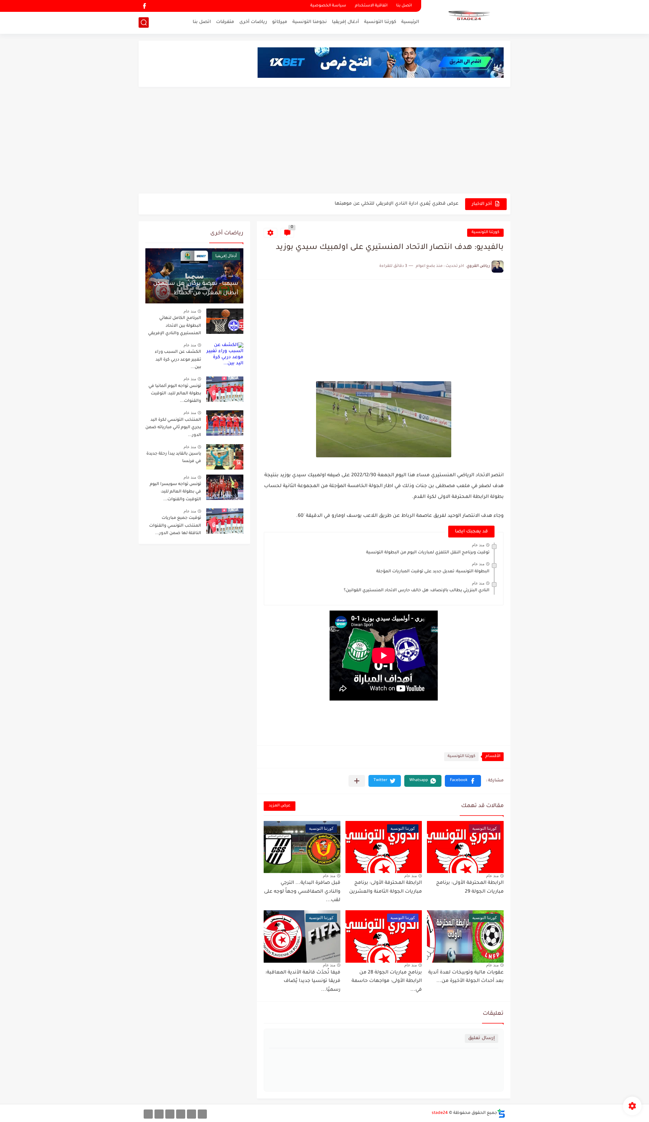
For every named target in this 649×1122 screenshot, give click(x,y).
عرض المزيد (279, 806)
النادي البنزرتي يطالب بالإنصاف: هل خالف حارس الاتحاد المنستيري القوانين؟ (416, 590)
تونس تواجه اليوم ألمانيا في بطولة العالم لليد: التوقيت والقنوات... (174, 394)
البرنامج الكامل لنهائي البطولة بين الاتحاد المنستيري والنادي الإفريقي (174, 326)
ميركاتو (279, 22)
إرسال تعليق (481, 1038)
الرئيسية (410, 22)
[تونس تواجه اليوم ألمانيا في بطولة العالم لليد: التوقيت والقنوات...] (224, 389)
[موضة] (180, 1114)
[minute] (169, 1114)
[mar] (202, 1114)
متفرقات (225, 22)
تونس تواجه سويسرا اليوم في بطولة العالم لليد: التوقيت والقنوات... (175, 492)
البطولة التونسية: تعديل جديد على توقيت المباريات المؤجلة (432, 571)
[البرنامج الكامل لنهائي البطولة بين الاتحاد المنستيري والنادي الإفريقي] (224, 321)
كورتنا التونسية (380, 22)
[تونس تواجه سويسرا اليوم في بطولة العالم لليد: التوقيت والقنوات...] (224, 487)
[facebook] (144, 5)
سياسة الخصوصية (328, 6)
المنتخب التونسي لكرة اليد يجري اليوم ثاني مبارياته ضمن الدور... (173, 428)
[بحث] (144, 22)
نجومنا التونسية (309, 22)
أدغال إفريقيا (345, 22)
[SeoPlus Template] (501, 1113)
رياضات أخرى (253, 22)
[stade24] (468, 16)
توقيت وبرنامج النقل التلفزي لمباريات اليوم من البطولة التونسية (427, 552)
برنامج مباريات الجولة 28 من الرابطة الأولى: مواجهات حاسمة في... (387, 981)
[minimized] (159, 1114)
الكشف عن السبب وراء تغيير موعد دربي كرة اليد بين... (178, 360)
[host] (148, 1114)
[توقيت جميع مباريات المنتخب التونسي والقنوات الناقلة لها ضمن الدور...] (224, 521)
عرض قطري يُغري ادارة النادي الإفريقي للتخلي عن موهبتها (396, 203)
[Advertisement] (324, 141)
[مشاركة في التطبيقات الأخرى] (356, 781)
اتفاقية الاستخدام (371, 6)
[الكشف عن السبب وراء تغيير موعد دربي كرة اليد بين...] (224, 355)
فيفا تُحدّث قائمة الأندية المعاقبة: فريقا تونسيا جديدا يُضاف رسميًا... (302, 981)
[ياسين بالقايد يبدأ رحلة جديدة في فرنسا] (224, 457)
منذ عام (478, 545)
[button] (463, 781)
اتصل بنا (404, 6)
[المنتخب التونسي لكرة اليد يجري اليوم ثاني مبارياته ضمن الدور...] (224, 423)
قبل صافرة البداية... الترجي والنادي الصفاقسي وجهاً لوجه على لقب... (302, 891)
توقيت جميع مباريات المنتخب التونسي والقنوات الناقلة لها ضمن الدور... (175, 526)
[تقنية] (191, 1114)
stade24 (440, 1113)
